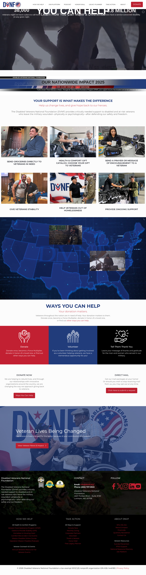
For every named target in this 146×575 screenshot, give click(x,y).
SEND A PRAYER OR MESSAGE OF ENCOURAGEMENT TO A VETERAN (121, 163)
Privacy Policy (123, 568)
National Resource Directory (121, 549)
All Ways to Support (73, 525)
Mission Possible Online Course (24, 538)
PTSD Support (121, 547)
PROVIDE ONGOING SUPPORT (121, 209)
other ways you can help (78, 320)
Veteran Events (24, 552)
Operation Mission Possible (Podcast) (24, 541)
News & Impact (122, 527)
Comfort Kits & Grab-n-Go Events (24, 536)
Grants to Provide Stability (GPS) (24, 531)
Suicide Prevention (121, 544)
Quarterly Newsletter (121, 533)
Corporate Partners (72, 533)
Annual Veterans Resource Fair (24, 550)
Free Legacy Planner (73, 544)
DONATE (137, 4)
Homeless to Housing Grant (24, 533)
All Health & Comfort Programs (24, 525)
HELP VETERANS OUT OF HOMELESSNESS (73, 209)
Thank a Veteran (73, 538)
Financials (122, 530)
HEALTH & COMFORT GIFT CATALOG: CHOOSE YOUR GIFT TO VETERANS (73, 163)
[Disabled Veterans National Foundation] (12, 4)
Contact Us (121, 535)
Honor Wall (73, 541)
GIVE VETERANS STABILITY (24, 209)
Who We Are (122, 525)
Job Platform (122, 552)
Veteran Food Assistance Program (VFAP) (24, 528)
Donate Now (73, 528)
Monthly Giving (73, 531)
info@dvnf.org (87, 484)
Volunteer (73, 536)
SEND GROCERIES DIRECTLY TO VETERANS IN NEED (24, 162)
